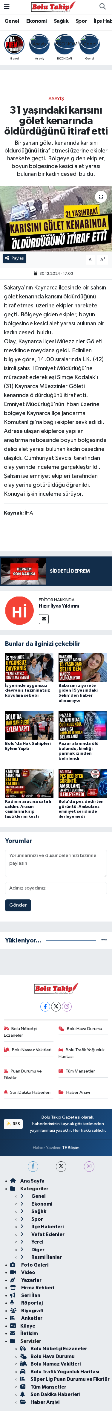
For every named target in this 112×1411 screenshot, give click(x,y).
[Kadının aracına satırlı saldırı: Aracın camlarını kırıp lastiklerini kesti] (29, 783)
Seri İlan (30, 1295)
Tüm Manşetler (80, 1071)
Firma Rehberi (37, 1287)
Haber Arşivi (78, 1092)
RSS (16, 1124)
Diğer (37, 1249)
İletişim (29, 1333)
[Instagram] (67, 1007)
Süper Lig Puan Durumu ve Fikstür (70, 1379)
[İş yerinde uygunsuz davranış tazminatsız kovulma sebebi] (29, 667)
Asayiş (56, 98)
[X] (56, 1007)
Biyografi (31, 1310)
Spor (81, 21)
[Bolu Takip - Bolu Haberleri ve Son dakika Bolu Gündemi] (53, 7)
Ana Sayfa (32, 1180)
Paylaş (18, 258)
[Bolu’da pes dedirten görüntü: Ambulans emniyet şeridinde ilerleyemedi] (83, 783)
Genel (11, 21)
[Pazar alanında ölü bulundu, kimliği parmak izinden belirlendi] (83, 725)
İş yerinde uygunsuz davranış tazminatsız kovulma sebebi (27, 691)
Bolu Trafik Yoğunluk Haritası (82, 1053)
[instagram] (89, 1166)
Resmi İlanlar (46, 1257)
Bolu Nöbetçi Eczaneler (20, 1032)
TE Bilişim (70, 1147)
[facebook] (33, 1166)
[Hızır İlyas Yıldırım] (19, 610)
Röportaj (31, 1302)
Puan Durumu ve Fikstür (23, 1074)
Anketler (31, 1318)
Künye (27, 1325)
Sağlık (61, 21)
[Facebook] (45, 1007)
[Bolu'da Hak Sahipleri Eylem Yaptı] (29, 725)
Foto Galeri (34, 1264)
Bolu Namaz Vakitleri (31, 1050)
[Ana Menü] (7, 6)
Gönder (18, 905)
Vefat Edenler (47, 1234)
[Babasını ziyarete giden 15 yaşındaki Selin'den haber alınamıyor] (83, 667)
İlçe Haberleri (47, 1226)
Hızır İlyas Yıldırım (59, 606)
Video (27, 1272)
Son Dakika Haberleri (30, 1092)
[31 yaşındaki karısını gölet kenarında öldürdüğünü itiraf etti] (56, 218)
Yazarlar (31, 1280)
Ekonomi (36, 21)
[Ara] (102, 7)
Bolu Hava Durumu (84, 1028)
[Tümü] (104, 940)
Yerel (37, 1241)
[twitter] (61, 1166)
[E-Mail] (44, 619)
